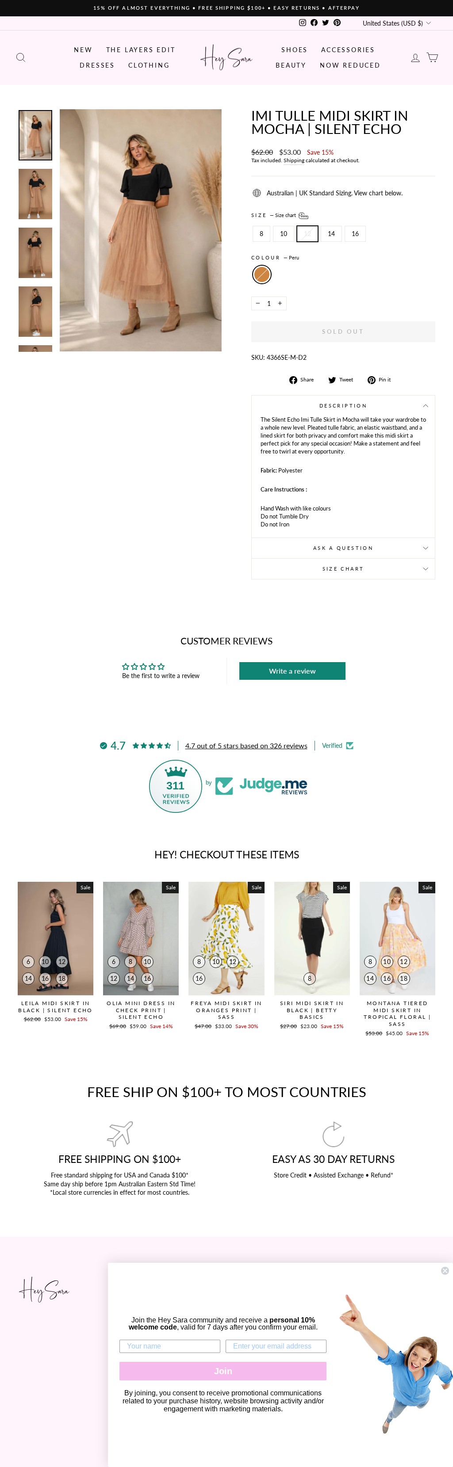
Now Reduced (350, 65)
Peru (262, 274)
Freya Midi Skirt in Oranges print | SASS (226, 1010)
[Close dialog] (445, 1270)
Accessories (348, 49)
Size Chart (343, 569)
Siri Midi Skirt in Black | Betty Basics (312, 1010)
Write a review (292, 671)
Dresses (97, 65)
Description (343, 405)
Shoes (294, 49)
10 (283, 233)
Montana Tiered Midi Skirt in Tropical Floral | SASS (397, 1013)
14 (331, 233)
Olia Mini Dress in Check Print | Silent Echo (141, 1010)
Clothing (148, 65)
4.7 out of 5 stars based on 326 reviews (246, 745)
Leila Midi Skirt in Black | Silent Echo (55, 1007)
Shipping (294, 160)
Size (274, 215)
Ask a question (343, 548)
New (83, 49)
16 (355, 233)
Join (223, 1371)
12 (307, 233)
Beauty (291, 65)
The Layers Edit (141, 49)
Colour (275, 257)
